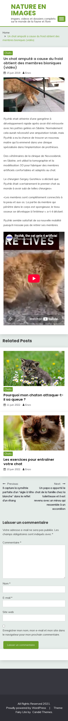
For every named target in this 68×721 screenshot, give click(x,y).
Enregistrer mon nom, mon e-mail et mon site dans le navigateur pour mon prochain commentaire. (34, 632)
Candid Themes (42, 712)
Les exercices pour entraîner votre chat (28, 461)
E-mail (7, 597)
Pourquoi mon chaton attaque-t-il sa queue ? (33, 397)
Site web (8, 612)
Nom (6, 583)
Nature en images (28, 10)
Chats (8, 53)
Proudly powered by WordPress (26, 708)
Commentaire (12, 542)
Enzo (28, 72)
